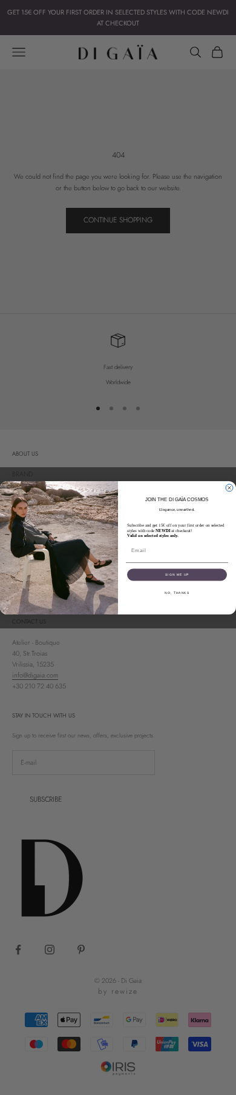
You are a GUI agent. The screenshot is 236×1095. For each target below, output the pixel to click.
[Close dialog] (229, 487)
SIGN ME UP (177, 574)
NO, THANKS (177, 592)
